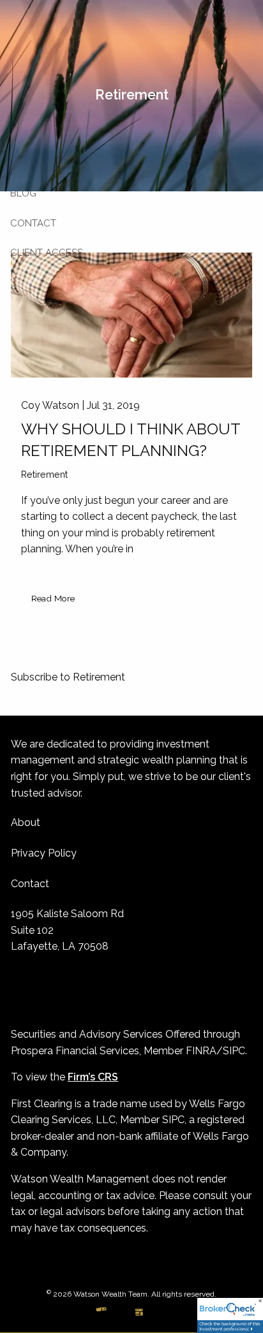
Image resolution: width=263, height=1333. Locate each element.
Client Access (46, 252)
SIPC (234, 1051)
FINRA (201, 1051)
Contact (33, 223)
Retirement (44, 474)
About (25, 822)
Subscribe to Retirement (68, 677)
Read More (53, 598)
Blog (23, 193)
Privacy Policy (44, 853)
